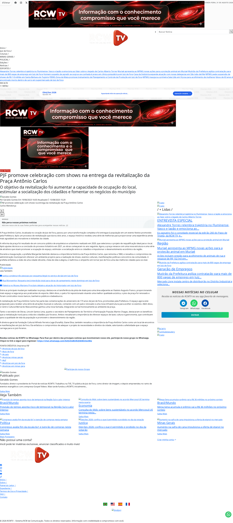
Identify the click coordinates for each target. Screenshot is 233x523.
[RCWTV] (116, 14)
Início (3, 48)
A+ (2, 214)
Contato (3, 497)
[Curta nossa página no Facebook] (1, 465)
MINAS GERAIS (7, 56)
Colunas (4, 53)
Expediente (6, 488)
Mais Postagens (7, 436)
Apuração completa (181, 93)
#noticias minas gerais (12, 357)
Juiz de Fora (6, 51)
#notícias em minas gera (13, 366)
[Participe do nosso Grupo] (77, 369)
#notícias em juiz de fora (13, 363)
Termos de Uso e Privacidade (14, 491)
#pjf (4, 360)
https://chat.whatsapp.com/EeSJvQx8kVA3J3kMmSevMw (64, 341)
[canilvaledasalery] (166, 331)
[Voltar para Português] (105, 504)
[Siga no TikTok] (37, 3)
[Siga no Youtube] (32, 3)
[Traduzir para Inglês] (112, 504)
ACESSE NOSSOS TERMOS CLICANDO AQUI (51, 518)
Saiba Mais (5, 391)
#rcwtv (5, 354)
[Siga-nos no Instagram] (1, 468)
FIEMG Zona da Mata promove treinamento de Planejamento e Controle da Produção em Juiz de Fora (96, 77)
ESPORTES (5, 68)
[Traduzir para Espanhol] (120, 504)
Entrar (195, 315)
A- (2, 211)
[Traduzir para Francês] (127, 504)
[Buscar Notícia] (231, 31)
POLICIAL (5, 59)
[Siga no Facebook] (15, 3)
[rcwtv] (88, 113)
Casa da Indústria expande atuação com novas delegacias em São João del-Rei (169, 74)
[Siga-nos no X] (1, 471)
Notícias (4, 65)
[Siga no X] (26, 3)
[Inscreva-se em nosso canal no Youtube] (1, 473)
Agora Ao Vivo (189, 3)
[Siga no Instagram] (21, 3)
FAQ (2, 494)
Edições (4, 62)
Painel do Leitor (8, 485)
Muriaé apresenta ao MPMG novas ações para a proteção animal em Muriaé (153, 71)
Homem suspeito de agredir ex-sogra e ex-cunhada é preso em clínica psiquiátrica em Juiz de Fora (88, 74)
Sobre (3, 482)
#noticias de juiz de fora (13, 348)
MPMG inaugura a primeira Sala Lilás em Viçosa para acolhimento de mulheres (179, 77)
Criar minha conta (165, 439)
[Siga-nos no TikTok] (1, 476)
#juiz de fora (8, 351)
